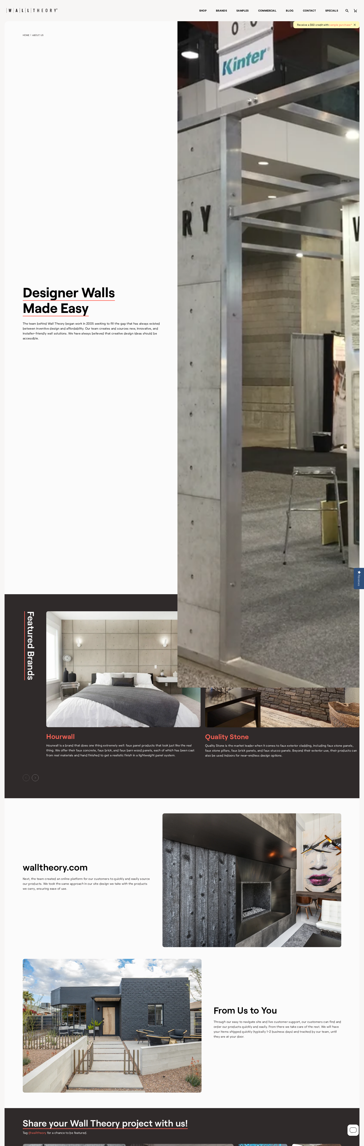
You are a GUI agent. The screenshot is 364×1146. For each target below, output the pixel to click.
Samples (242, 10)
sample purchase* (340, 24)
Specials (331, 10)
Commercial (267, 10)
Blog (289, 10)
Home (26, 35)
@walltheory (37, 1132)
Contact (309, 10)
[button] (26, 777)
